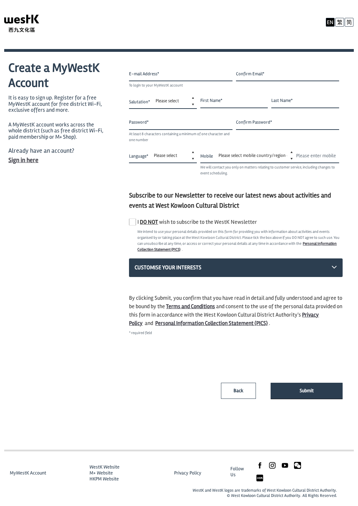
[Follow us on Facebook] (260, 465)
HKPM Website (104, 479)
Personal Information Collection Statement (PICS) (211, 323)
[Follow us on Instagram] (272, 465)
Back (238, 391)
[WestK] (28, 24)
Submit (307, 391)
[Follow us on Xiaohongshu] (260, 477)
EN (330, 22)
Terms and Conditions (190, 306)
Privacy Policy (187, 473)
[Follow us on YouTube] (285, 465)
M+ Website (101, 473)
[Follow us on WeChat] (297, 465)
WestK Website (105, 467)
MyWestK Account (28, 473)
